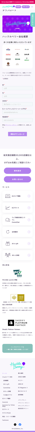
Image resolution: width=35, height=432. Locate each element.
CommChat (6, 387)
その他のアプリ (7, 395)
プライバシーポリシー (24, 402)
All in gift (6, 384)
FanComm (5, 420)
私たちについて (22, 391)
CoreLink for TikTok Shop (8, 405)
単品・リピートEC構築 (8, 416)
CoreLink (5, 402)
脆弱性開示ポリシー (23, 408)
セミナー (20, 380)
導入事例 (20, 373)
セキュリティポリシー (24, 405)
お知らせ (20, 384)
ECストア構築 (6, 398)
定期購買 (5, 380)
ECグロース (5, 409)
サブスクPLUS (6, 413)
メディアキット (22, 400)
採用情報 (20, 394)
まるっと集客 (7, 391)
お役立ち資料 (22, 376)
